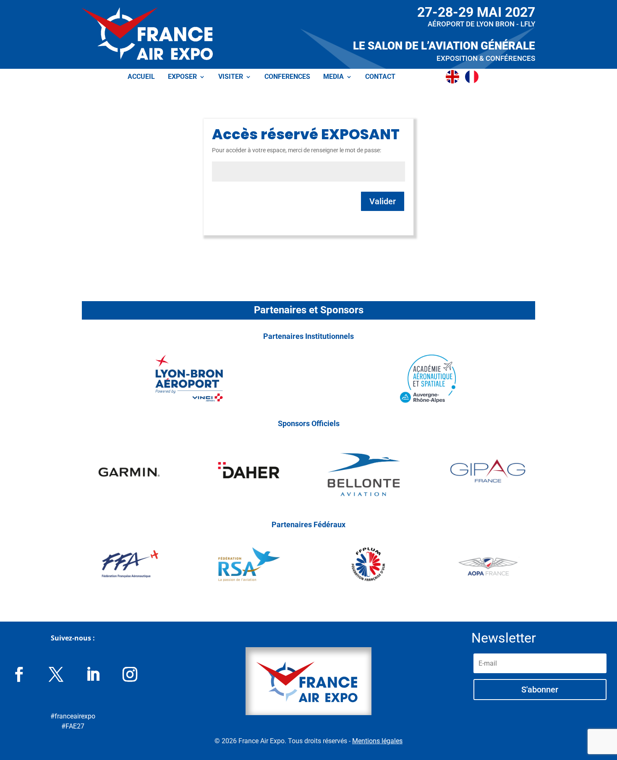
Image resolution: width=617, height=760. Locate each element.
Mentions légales (377, 741)
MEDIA (333, 77)
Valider (382, 201)
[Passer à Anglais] (454, 76)
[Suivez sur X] (56, 674)
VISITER (230, 77)
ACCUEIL (141, 77)
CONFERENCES (287, 77)
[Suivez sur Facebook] (19, 674)
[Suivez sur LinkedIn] (93, 674)
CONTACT (380, 77)
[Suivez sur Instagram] (130, 674)
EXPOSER (182, 77)
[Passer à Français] (474, 76)
